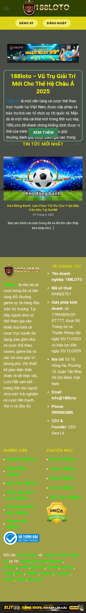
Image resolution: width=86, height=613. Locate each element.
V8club (53, 567)
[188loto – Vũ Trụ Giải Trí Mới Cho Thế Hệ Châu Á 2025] (46, 8)
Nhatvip (56, 561)
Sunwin (10, 567)
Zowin (23, 567)
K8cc (19, 573)
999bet (32, 573)
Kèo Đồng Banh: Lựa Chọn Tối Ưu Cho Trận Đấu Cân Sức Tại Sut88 (43, 208)
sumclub (62, 573)
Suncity (67, 567)
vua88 (9, 579)
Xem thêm (43, 132)
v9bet (21, 579)
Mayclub (37, 567)
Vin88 (8, 573)
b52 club (35, 579)
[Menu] (6, 8)
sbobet (46, 573)
